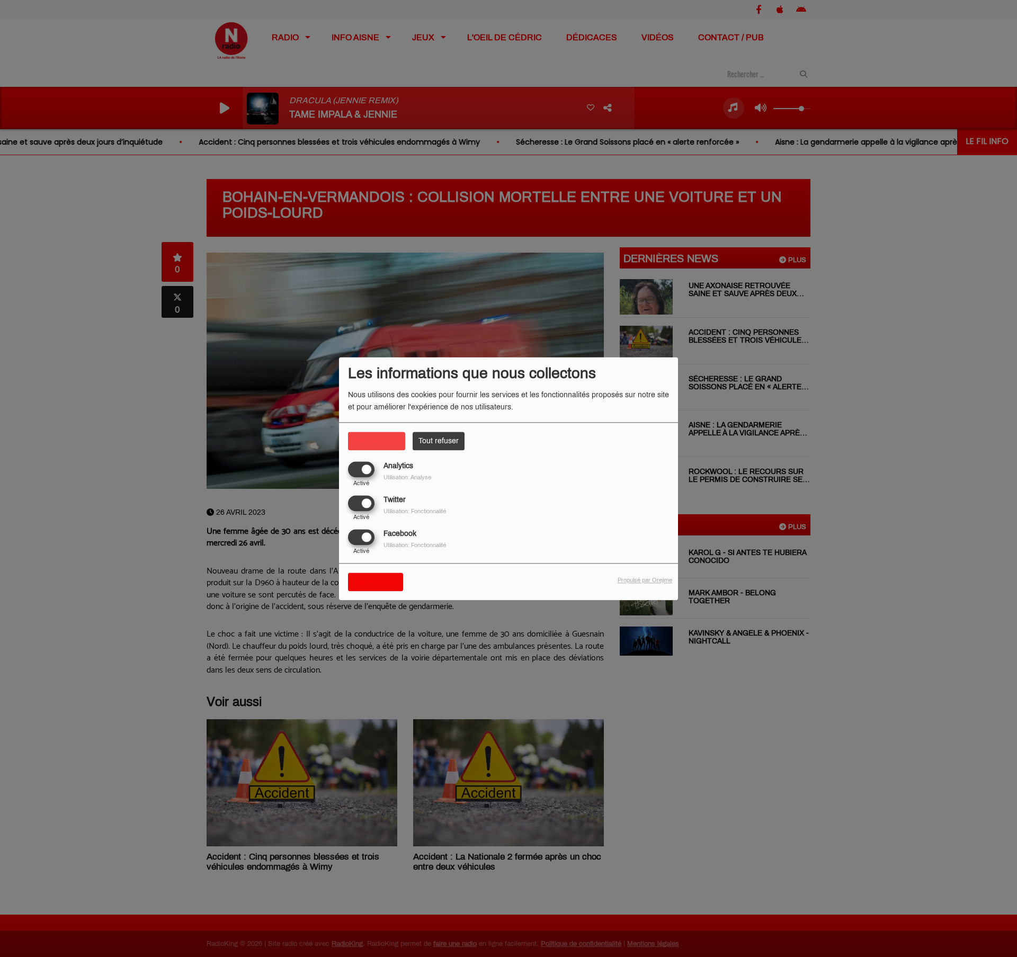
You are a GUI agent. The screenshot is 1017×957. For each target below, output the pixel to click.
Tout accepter (376, 441)
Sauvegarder (375, 582)
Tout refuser (438, 441)
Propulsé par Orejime (645, 580)
